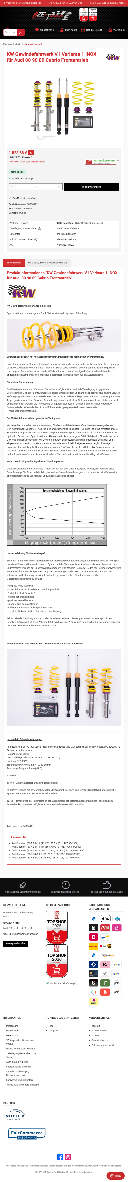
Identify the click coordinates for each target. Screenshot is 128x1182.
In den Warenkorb (91, 186)
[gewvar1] (64, 108)
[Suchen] (21, 32)
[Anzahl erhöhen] (59, 186)
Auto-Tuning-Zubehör (17, 1062)
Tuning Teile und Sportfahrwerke (22, 1084)
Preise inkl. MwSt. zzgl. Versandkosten (27, 161)
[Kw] (113, 58)
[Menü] (7, 26)
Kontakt (96, 1026)
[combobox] (10, 32)
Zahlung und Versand (103, 1045)
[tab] (14, 263)
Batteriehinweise (100, 1040)
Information (12, 1017)
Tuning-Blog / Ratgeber (62, 1017)
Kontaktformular (29, 934)
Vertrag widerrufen (16, 943)
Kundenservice (99, 1017)
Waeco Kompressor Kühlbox (20, 1048)
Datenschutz (12, 1035)
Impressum (12, 1026)
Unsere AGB (12, 1030)
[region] (64, 108)
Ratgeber (53, 1030)
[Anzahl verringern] (12, 186)
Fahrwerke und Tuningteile (19, 1080)
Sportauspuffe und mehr (19, 1066)
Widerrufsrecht (99, 1030)
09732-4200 (11, 923)
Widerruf (96, 1035)
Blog (51, 1026)
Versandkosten (56, 1165)
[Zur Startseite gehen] (52, 15)
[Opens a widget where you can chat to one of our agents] (115, 1176)
